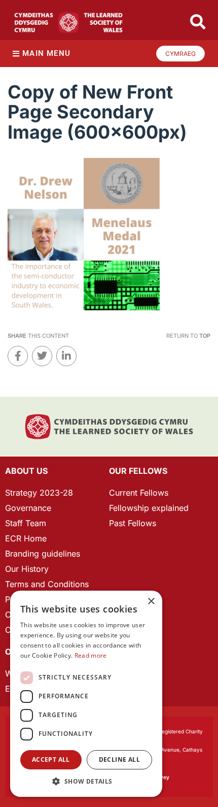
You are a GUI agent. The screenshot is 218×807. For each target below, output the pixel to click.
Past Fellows (132, 523)
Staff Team (25, 523)
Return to (188, 335)
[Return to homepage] (68, 22)
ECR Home (26, 538)
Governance (28, 508)
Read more (91, 655)
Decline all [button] (119, 759)
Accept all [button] (51, 759)
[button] (86, 781)
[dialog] (86, 694)
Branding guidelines (42, 553)
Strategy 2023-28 (39, 493)
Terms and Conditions (47, 584)
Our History (27, 569)
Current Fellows (138, 493)
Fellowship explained (149, 508)
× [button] (151, 601)
